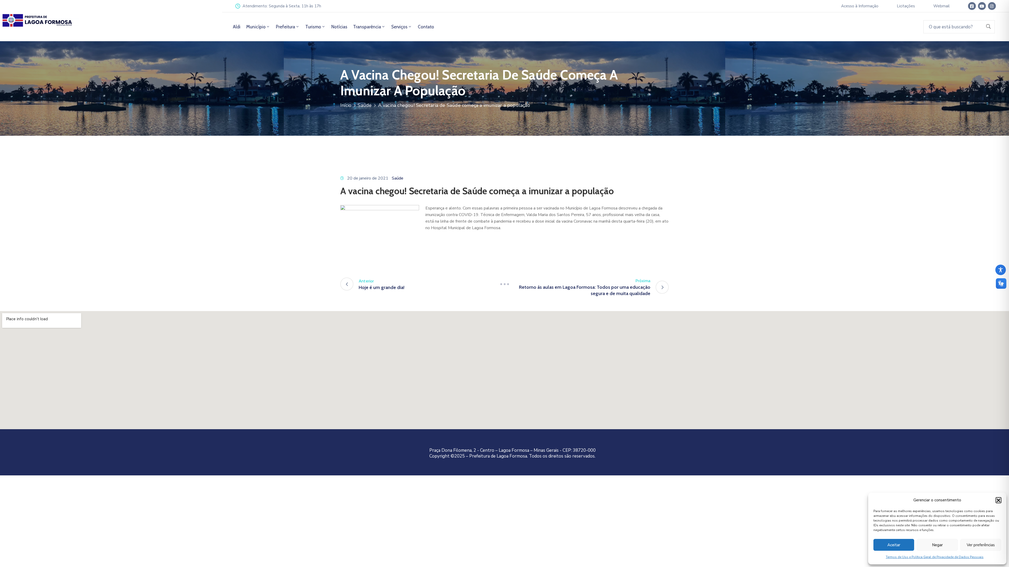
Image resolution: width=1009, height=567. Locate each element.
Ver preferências (981, 545)
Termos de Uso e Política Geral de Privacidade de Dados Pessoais (935, 557)
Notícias (339, 26)
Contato (426, 26)
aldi (236, 26)
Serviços (399, 26)
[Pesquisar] (988, 26)
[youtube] (982, 6)
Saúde (365, 105)
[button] (998, 500)
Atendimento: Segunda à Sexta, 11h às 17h (282, 6)
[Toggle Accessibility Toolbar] (1000, 270)
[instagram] (992, 6)
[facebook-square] (972, 6)
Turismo (313, 26)
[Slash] (504, 284)
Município (256, 26)
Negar (937, 545)
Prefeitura (285, 26)
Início (345, 105)
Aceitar (893, 545)
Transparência (367, 26)
